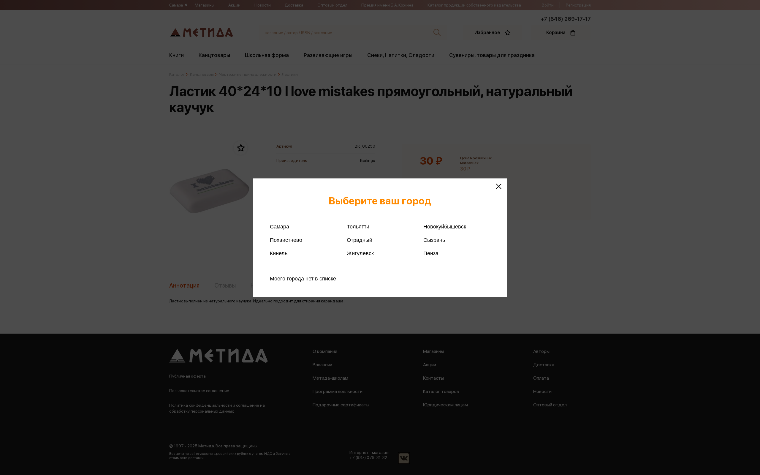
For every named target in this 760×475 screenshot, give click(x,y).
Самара (279, 226)
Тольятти (358, 226)
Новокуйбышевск (444, 226)
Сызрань (434, 240)
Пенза (430, 253)
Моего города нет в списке (303, 278)
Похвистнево (286, 240)
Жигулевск (360, 253)
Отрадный (359, 240)
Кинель (278, 253)
